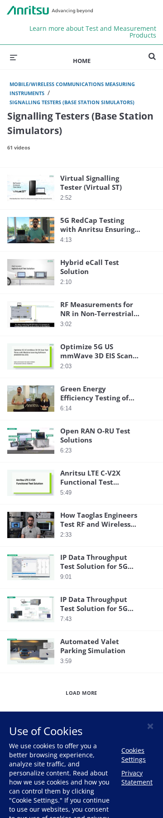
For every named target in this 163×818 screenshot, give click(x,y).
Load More (81, 692)
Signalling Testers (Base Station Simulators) (72, 102)
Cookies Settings (133, 755)
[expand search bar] (152, 52)
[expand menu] (13, 57)
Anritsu (50, 10)
